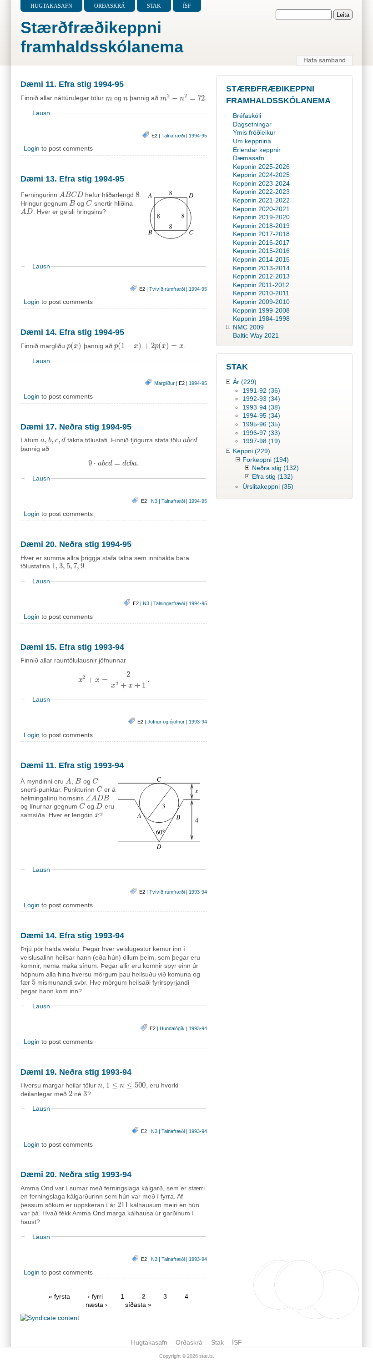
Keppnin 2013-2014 (261, 268)
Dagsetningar (252, 124)
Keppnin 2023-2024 (261, 183)
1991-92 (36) (261, 390)
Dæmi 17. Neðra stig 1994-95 (75, 426)
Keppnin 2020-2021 (261, 208)
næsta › (97, 1304)
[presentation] (109, 98)
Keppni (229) (251, 451)
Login (32, 148)
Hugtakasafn (51, 6)
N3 (154, 501)
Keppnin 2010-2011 (261, 293)
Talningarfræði (169, 603)
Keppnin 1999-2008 (261, 310)
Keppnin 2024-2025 (261, 174)
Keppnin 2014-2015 (261, 259)
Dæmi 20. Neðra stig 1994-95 (75, 544)
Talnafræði (173, 135)
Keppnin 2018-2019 (261, 225)
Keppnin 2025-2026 (261, 166)
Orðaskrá (109, 6)
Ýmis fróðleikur (254, 132)
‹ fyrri (95, 1296)
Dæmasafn (248, 158)
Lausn (41, 112)
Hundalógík (172, 1028)
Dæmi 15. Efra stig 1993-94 (72, 647)
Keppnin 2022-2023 (261, 191)
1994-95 (198, 135)
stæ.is (206, 1356)
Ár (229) (245, 381)
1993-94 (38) (261, 407)
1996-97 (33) (261, 432)
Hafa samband (324, 60)
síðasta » (138, 1304)
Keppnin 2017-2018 (261, 234)
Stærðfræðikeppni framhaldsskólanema (101, 37)
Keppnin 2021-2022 (261, 200)
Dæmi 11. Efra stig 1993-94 (72, 765)
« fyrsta (59, 1296)
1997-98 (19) (261, 441)
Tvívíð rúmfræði (167, 289)
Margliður (164, 383)
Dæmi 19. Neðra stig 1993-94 (75, 1072)
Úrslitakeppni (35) (267, 486)
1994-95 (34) (261, 415)
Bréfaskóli (247, 115)
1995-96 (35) (261, 424)
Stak (154, 6)
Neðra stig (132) (275, 467)
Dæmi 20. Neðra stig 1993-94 (75, 1174)
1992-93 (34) (261, 398)
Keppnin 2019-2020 (261, 217)
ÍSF (187, 6)
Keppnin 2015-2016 (261, 250)
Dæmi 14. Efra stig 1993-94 (72, 935)
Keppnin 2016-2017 (261, 242)
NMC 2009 (248, 327)
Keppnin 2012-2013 (261, 276)
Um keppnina (252, 141)
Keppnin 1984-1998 (261, 318)
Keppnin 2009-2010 (261, 301)
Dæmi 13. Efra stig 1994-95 (72, 178)
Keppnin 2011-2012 (261, 284)
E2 (154, 135)
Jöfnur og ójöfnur (166, 721)
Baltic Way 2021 (256, 335)
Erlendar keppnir (257, 149)
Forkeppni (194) (265, 459)
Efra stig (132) (272, 476)
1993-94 (198, 721)
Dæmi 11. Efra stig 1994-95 (72, 84)
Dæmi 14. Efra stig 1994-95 (72, 332)
